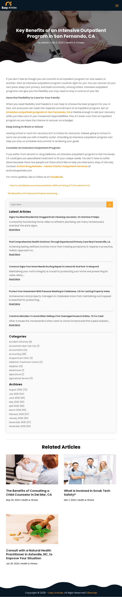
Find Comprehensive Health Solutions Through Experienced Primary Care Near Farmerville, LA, (60, 241)
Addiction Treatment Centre (24, 362)
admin (45, 42)
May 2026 (14, 401)
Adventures (15, 370)
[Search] (109, 204)
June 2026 (14, 397)
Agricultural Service (19, 378)
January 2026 (16, 418)
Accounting (15, 354)
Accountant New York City (22, 345)
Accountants (16, 349)
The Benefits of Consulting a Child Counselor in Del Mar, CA (29, 493)
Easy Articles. (56, 592)
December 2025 (17, 422)
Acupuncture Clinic (19, 358)
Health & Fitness (74, 42)
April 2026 (14, 405)
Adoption (13, 366)
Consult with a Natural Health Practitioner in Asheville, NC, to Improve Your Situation (29, 554)
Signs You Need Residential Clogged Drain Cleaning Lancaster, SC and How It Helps (54, 217)
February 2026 (16, 414)
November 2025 (17, 426)
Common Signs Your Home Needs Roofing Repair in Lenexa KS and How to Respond (54, 266)
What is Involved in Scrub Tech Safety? (87, 493)
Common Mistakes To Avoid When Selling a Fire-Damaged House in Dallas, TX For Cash (56, 316)
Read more (20, 229)
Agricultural (15, 374)
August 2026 (15, 389)
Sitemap (92, 592)
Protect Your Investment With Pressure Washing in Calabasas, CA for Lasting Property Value (59, 291)
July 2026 (14, 393)
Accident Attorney (18, 341)
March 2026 (15, 409)
